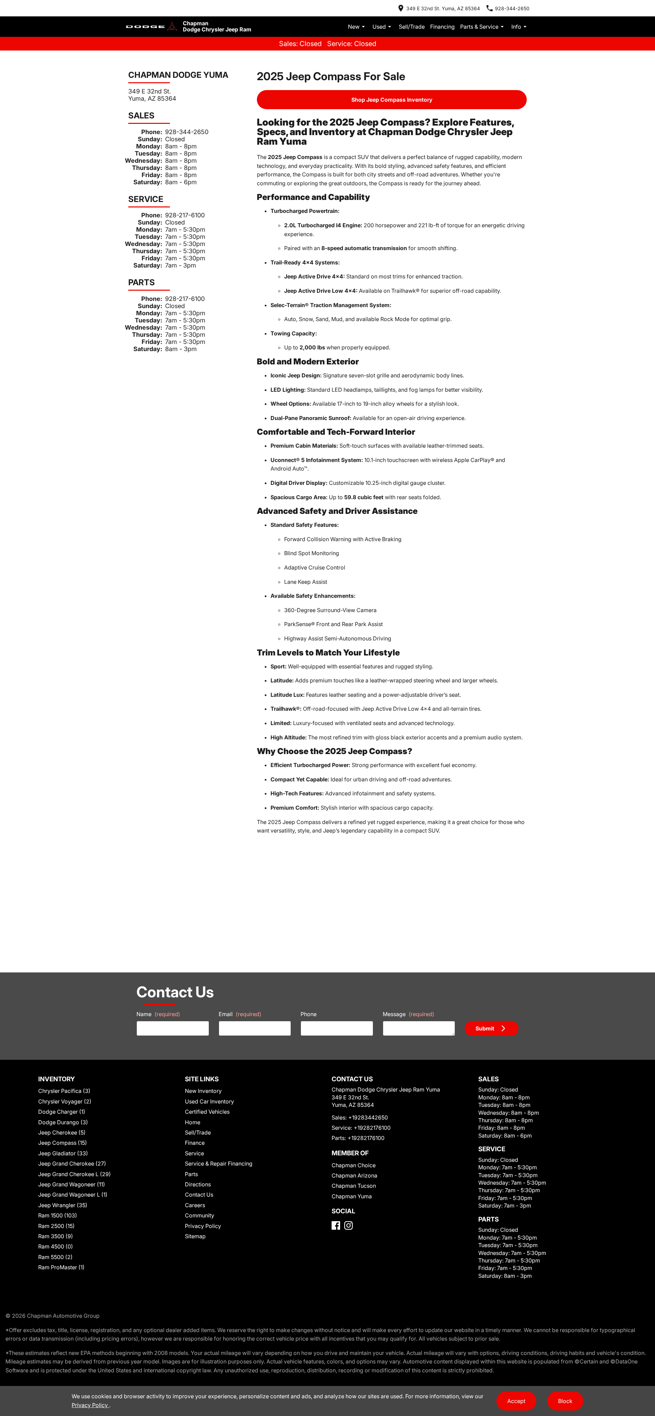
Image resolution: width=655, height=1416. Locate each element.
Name (158, 1014)
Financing (442, 26)
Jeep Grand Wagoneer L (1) (72, 1194)
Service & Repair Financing (218, 1163)
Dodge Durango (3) (63, 1122)
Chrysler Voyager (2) (64, 1101)
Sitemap (195, 1236)
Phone (309, 1014)
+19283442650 (368, 1117)
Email (240, 1014)
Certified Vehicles (207, 1111)
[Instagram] (348, 1225)
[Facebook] (335, 1225)
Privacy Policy (203, 1226)
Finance (195, 1142)
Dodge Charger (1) (61, 1111)
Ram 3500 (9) (55, 1236)
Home (192, 1122)
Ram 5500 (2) (55, 1257)
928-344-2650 (186, 131)
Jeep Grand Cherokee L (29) (74, 1174)
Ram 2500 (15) (56, 1226)
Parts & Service (479, 26)
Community (199, 1215)
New (354, 26)
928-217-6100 (185, 215)
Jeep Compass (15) (62, 1142)
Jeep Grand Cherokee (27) (72, 1163)
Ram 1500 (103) (57, 1215)
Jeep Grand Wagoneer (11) (71, 1184)
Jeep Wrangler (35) (62, 1205)
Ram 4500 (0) (55, 1246)
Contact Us (199, 1194)
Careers (195, 1205)
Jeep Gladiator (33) (63, 1153)
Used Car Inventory (209, 1101)
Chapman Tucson (354, 1185)
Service (194, 1153)
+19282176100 (372, 1127)
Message (408, 1014)
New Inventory (203, 1090)
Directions (198, 1184)
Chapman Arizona (354, 1175)
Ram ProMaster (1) (61, 1267)
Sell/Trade (412, 26)
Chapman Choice (354, 1165)
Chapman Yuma (352, 1196)
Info (516, 26)
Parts (191, 1174)
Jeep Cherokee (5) (62, 1132)
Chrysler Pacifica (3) (64, 1090)
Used (379, 26)
